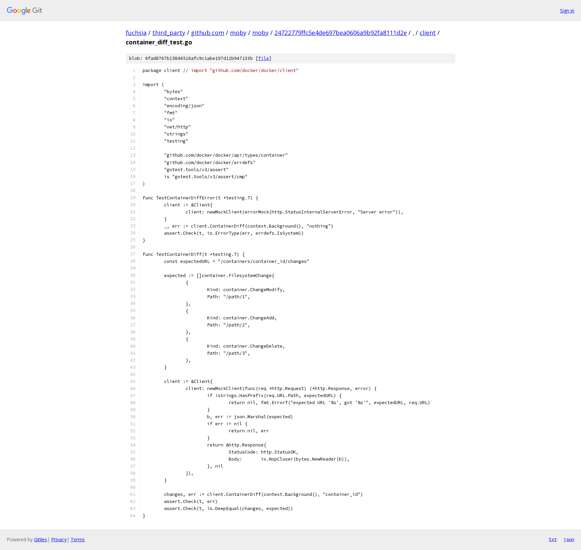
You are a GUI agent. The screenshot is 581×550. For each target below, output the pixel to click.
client (428, 33)
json (569, 539)
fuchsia (136, 33)
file (263, 58)
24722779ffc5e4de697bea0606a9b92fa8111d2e (340, 33)
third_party (168, 33)
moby (238, 33)
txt (553, 539)
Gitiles (40, 539)
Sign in (567, 10)
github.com (207, 33)
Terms (78, 539)
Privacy (59, 539)
